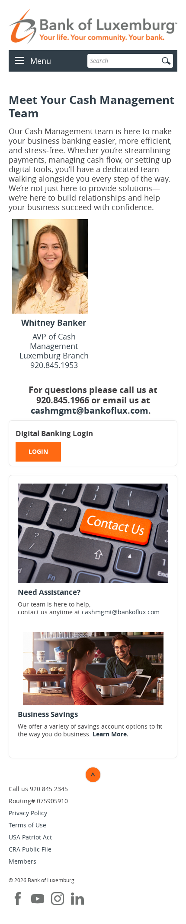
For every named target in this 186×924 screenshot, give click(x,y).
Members (22, 861)
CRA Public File (30, 849)
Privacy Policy (28, 813)
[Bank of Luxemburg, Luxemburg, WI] (93, 26)
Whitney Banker (54, 322)
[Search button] (166, 60)
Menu (40, 61)
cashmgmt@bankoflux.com (89, 410)
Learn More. (110, 734)
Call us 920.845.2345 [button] (38, 789)
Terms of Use (27, 825)
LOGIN (38, 451)
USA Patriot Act (30, 837)
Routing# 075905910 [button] (38, 801)
